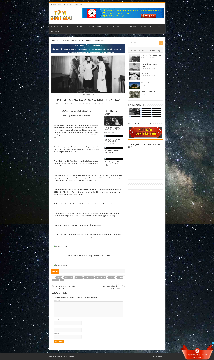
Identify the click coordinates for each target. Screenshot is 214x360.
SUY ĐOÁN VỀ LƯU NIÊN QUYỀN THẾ (112, 129)
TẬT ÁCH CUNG (146, 73)
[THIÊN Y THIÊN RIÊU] (134, 94)
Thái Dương (89, 277)
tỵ (62, 280)
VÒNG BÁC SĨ (133, 27)
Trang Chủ (54, 40)
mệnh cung (68, 277)
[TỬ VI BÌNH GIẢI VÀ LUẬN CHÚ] (61, 14)
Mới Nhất (133, 51)
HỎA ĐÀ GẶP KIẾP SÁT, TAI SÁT (111, 151)
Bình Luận (87, 103)
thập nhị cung (101, 277)
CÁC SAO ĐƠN (89, 27)
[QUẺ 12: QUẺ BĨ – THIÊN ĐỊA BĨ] (156, 116)
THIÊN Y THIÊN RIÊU (148, 91)
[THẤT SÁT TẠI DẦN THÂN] (145, 116)
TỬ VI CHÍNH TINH (57, 27)
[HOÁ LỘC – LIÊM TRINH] (156, 112)
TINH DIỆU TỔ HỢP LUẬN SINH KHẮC (65, 286)
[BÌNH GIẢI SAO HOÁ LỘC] (156, 114)
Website (56, 334)
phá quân (78, 277)
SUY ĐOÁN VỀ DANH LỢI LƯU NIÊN (112, 140)
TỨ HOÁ (158, 27)
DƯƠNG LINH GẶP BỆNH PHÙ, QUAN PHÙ (111, 163)
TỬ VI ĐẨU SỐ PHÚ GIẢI (68, 40)
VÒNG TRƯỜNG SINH (118, 27)
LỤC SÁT (79, 27)
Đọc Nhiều (142, 51)
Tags (159, 51)
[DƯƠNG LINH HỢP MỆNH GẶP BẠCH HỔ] (156, 108)
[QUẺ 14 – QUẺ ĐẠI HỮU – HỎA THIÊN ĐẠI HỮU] (134, 116)
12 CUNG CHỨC (146, 27)
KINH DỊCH (55, 31)
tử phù (55, 280)
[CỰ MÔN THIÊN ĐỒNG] (145, 114)
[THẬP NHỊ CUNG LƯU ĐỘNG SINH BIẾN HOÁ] (145, 108)
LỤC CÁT (70, 27)
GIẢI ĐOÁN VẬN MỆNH (149, 82)
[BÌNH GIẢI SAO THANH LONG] (134, 67)
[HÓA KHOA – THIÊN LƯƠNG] (134, 111)
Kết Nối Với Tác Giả (76, 4)
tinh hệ (120, 277)
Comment (57, 300)
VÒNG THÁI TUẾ (103, 27)
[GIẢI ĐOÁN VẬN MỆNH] (134, 85)
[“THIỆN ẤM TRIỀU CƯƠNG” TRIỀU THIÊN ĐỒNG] (145, 112)
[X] (213, 343)
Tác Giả (162, 356)
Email (56, 327)
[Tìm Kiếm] (161, 43)
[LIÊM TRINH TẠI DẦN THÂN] (156, 110)
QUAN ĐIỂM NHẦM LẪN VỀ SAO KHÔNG (111, 286)
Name (56, 320)
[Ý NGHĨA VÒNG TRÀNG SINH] (134, 58)
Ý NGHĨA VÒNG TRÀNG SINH (151, 55)
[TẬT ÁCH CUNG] (134, 76)
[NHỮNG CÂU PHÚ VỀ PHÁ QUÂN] (145, 110)
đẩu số (59, 277)
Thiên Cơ (112, 277)
